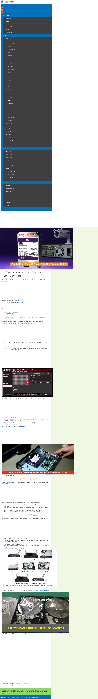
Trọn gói (9, 100)
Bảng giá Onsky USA (12, 94)
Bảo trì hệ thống (9, 157)
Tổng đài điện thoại (11, 131)
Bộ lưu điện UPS (11, 69)
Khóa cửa (9, 111)
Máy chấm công (11, 117)
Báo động (7, 21)
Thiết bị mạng (10, 128)
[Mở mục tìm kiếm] (2, 5)
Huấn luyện (8, 202)
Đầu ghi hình (10, 63)
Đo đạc (9, 137)
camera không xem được (23, 419)
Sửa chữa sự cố (9, 154)
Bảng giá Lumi (10, 97)
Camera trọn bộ (11, 43)
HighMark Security (14, 697)
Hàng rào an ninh (11, 114)
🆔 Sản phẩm (6, 35)
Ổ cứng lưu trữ (10, 66)
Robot (7, 145)
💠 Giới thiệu (6, 182)
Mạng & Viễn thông (9, 123)
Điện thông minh (11, 103)
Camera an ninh (8, 18)
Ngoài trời (10, 57)
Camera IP (10, 46)
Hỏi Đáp (7, 205)
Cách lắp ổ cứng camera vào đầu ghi (17, 548)
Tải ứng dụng (10, 177)
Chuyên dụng (10, 60)
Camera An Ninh (9, 40)
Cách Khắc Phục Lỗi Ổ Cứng (10, 313)
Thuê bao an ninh (9, 162)
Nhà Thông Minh (9, 89)
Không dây (10, 52)
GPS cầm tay (10, 140)
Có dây (9, 80)
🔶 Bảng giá (8, 38)
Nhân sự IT (8, 160)
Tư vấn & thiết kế (9, 151)
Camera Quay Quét (11, 49)
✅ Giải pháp (6, 15)
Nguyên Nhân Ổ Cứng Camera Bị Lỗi (12, 312)
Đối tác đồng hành (9, 196)
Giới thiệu (22, 697)
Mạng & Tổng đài (9, 26)
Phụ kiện (9, 72)
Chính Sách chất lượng (10, 194)
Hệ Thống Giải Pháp (9, 191)
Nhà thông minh (9, 32)
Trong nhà (10, 55)
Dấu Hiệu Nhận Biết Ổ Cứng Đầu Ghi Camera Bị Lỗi (15, 310)
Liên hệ (37, 697)
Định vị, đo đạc (8, 134)
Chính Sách (33, 697)
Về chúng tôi (8, 185)
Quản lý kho (10, 120)
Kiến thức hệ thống (11, 174)
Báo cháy (9, 83)
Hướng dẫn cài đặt (11, 171)
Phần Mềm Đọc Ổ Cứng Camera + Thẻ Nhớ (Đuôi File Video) (16, 685)
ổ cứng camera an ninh (8, 482)
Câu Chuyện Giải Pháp (10, 188)
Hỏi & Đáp (10, 179)
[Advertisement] (49, 219)
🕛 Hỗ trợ (7, 168)
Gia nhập (7, 199)
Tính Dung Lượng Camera (10, 165)
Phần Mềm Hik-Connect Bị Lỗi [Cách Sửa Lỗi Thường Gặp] (15, 683)
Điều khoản (27, 697)
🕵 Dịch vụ (5, 148)
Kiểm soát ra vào (9, 23)
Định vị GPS (8, 29)
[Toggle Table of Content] (2, 308)
